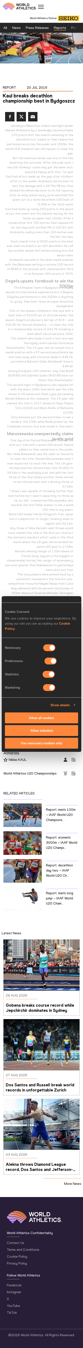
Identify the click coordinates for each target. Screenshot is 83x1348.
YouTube (13, 1306)
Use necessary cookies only (41, 743)
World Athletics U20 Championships (30, 773)
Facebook (14, 1285)
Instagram (14, 1292)
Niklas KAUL (18, 760)
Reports (60, 28)
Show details (60, 705)
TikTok (12, 1313)
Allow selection (41, 730)
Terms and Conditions (23, 1250)
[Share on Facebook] (9, 116)
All (5, 28)
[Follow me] (5, 760)
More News (72, 1184)
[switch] (50, 661)
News (16, 28)
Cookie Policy (17, 1256)
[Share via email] (32, 116)
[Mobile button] (41, 7)
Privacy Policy (17, 1263)
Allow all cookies (41, 718)
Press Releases (37, 28)
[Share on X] (21, 116)
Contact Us (15, 1243)
